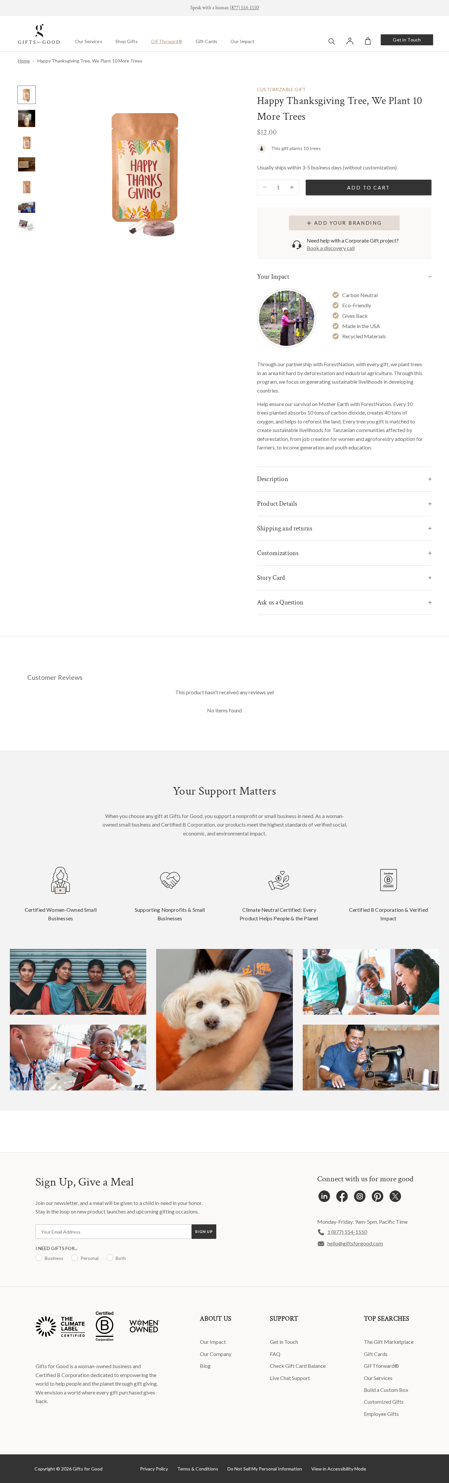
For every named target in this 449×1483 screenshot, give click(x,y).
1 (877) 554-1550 (347, 1232)
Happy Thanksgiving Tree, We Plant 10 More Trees (89, 61)
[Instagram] (360, 1197)
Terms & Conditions (197, 1468)
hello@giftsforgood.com (355, 1243)
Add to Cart (368, 188)
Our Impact (242, 41)
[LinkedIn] (324, 1197)
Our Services (88, 41)
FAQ (275, 1354)
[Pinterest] (377, 1197)
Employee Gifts (381, 1414)
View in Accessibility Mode (338, 1468)
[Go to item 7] (26, 226)
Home (24, 61)
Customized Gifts (384, 1401)
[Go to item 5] (26, 186)
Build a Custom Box (386, 1390)
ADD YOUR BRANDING (348, 223)
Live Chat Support (290, 1378)
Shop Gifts (126, 41)
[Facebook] (342, 1197)
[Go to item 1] (26, 95)
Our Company (215, 1354)
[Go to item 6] (26, 207)
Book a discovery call (331, 248)
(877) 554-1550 (244, 8)
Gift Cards (206, 41)
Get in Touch (407, 39)
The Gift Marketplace (389, 1342)
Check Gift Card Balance (298, 1366)
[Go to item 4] (26, 164)
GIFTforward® (166, 41)
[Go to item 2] (26, 118)
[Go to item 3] (26, 142)
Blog (205, 1366)
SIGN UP (204, 1231)
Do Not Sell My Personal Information (264, 1468)
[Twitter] (395, 1197)
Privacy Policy (154, 1468)
